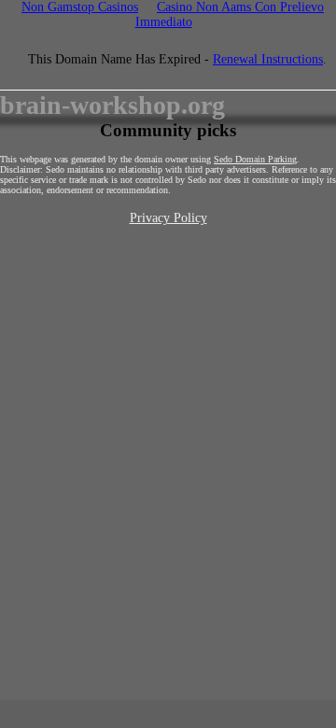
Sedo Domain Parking (255, 159)
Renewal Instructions (268, 59)
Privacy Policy (168, 218)
